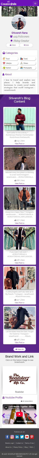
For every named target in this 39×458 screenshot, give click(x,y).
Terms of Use (29, 443)
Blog (26, 447)
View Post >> (19, 144)
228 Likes (20, 260)
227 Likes (20, 220)
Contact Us (19, 443)
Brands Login (9, 443)
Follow (13, 45)
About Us (9, 447)
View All (20, 349)
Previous (3, 415)
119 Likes (20, 141)
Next (36, 415)
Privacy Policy (18, 447)
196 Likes (20, 339)
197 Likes (20, 300)
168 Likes (20, 180)
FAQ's (31, 447)
